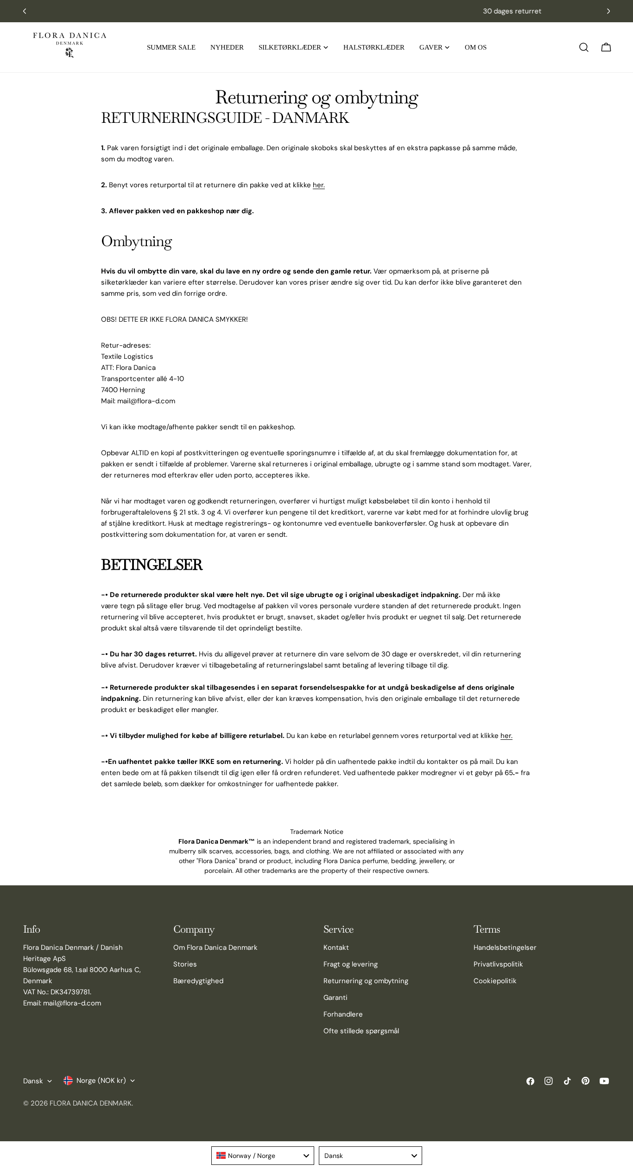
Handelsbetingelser (505, 947)
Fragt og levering (350, 964)
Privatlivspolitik (498, 964)
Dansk (33, 1081)
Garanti (335, 997)
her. (319, 185)
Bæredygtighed (198, 981)
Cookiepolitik (495, 981)
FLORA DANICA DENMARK (91, 1103)
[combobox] (263, 1155)
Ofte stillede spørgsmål (361, 1031)
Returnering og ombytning (365, 981)
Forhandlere (343, 1014)
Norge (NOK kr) (101, 1080)
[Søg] (584, 47)
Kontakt (336, 947)
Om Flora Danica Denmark (215, 947)
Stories (185, 964)
